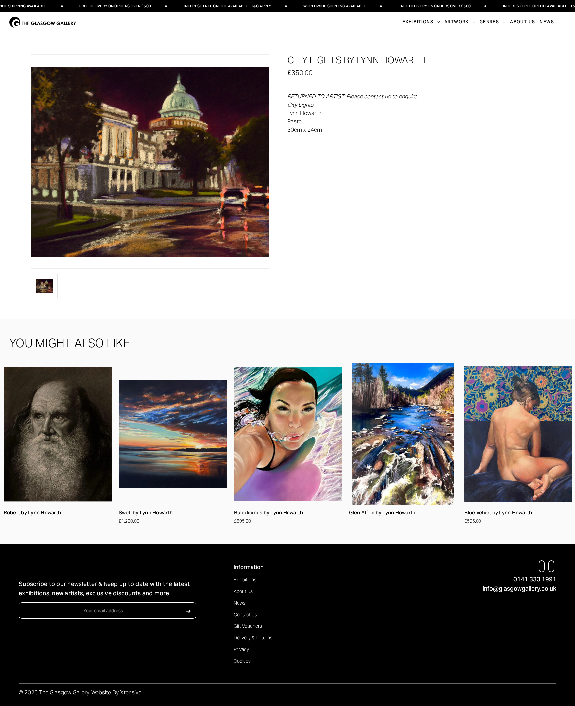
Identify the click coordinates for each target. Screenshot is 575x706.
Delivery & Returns (253, 638)
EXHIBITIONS (417, 22)
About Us (522, 22)
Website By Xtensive (116, 692)
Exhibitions (245, 580)
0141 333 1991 (534, 579)
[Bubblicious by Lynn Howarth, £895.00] (288, 434)
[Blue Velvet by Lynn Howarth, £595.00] (518, 434)
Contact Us (245, 615)
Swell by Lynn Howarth (146, 512)
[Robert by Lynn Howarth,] (58, 434)
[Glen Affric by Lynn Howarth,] (403, 434)
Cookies (242, 661)
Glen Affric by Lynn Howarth (382, 512)
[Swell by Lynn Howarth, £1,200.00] (173, 434)
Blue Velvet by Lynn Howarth (498, 512)
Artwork (456, 22)
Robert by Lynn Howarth (32, 512)
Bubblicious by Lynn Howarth (268, 512)
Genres (489, 22)
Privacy (241, 649)
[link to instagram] (551, 566)
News (547, 22)
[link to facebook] (542, 566)
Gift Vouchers (248, 626)
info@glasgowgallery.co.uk (519, 588)
